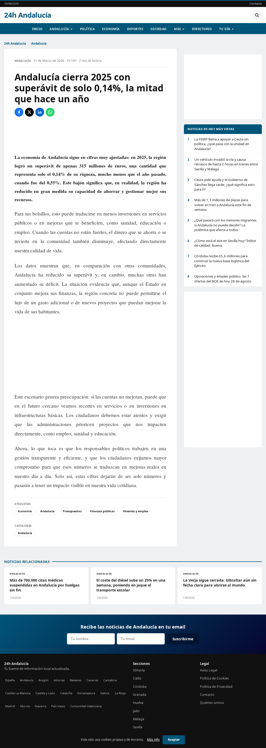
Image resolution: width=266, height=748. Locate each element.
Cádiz (137, 678)
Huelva (138, 702)
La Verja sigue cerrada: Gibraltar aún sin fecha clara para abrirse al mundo (219, 583)
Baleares (75, 680)
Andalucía (59, 29)
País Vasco (58, 706)
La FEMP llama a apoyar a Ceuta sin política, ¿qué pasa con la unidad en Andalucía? (218, 144)
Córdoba (140, 686)
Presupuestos (72, 511)
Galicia (104, 693)
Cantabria (110, 680)
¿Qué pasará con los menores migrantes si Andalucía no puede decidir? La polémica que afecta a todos (222, 225)
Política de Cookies (214, 678)
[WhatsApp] (50, 112)
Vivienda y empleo (135, 511)
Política (87, 29)
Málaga (138, 719)
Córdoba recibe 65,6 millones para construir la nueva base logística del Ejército (218, 261)
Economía (111, 29)
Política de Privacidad (216, 686)
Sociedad (158, 29)
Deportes (135, 29)
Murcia (25, 706)
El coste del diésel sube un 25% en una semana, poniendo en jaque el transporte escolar (130, 585)
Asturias (59, 680)
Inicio (37, 29)
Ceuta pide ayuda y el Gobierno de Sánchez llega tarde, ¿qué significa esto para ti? (221, 184)
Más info (153, 739)
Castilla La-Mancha (17, 693)
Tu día (224, 29)
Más (177, 29)
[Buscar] (257, 15)
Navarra (40, 706)
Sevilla (137, 727)
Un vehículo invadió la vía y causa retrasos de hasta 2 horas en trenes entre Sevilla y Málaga (223, 164)
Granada (139, 694)
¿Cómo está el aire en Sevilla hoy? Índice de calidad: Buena (222, 243)
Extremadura (86, 693)
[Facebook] (19, 112)
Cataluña (66, 693)
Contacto (256, 3)
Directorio (202, 29)
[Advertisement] (90, 135)
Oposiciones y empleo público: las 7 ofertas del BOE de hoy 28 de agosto (219, 278)
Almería (139, 670)
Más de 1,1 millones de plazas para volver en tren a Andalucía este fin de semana (219, 205)
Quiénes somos (212, 702)
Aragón (43, 680)
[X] (29, 112)
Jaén (136, 711)
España (10, 680)
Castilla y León (45, 693)
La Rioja (120, 693)
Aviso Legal (208, 670)
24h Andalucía (27, 15)
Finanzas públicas (102, 511)
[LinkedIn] (39, 112)
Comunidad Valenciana (86, 706)
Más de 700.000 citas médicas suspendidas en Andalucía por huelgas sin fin (44, 585)
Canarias (92, 680)
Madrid (10, 706)
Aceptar (174, 739)
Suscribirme (182, 638)
